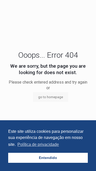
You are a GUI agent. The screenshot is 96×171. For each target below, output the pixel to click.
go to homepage (50, 97)
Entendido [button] (48, 158)
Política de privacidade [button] (38, 144)
